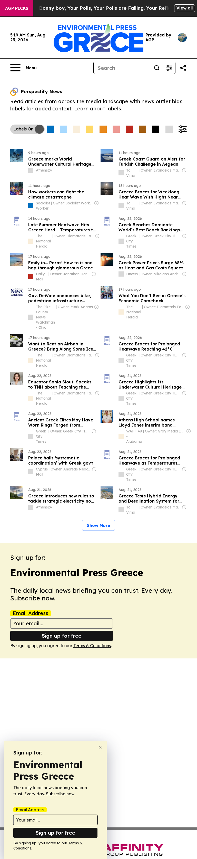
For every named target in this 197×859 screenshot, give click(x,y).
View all (184, 8)
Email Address (30, 613)
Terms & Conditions (92, 645)
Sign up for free (61, 636)
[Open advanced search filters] (169, 68)
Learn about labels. (98, 108)
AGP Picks (16, 8)
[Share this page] (183, 68)
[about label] (30, 170)
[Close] (100, 747)
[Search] (157, 68)
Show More (98, 525)
